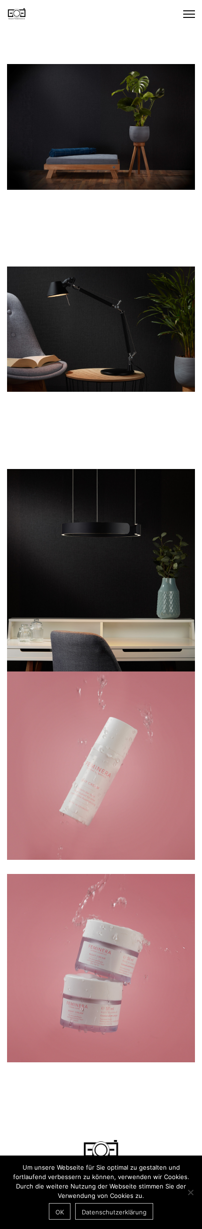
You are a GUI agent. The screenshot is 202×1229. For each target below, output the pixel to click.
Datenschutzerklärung (114, 1212)
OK (59, 1212)
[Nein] (190, 1192)
